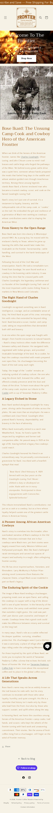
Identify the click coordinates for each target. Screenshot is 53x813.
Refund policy (17, 803)
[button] (5, 18)
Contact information (28, 807)
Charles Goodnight (30, 157)
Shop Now (26, 58)
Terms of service (43, 803)
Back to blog (28, 758)
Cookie (5, 393)
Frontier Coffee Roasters (25, 799)
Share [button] (7, 747)
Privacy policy (29, 803)
